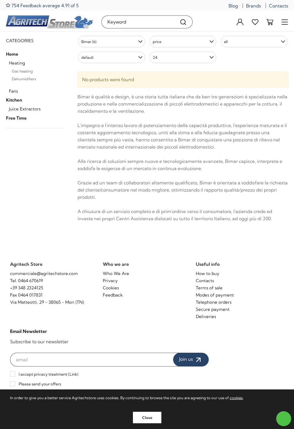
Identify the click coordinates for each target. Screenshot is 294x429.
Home (12, 54)
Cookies (111, 287)
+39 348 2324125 (26, 287)
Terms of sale (209, 287)
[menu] (284, 22)
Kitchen (14, 100)
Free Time (16, 118)
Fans (13, 91)
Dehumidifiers (24, 79)
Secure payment (213, 309)
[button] (111, 41)
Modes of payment (215, 295)
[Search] (183, 21)
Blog (233, 5)
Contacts (278, 5)
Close (147, 417)
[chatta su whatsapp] (283, 418)
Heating (17, 63)
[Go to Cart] (269, 22)
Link (73, 374)
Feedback (113, 295)
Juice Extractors (24, 109)
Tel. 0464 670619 (26, 280)
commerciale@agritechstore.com (44, 273)
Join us (186, 359)
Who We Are (116, 273)
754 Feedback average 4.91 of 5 (44, 5)
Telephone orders (213, 302)
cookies (236, 397)
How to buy (207, 273)
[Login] (240, 22)
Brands (253, 5)
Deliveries (206, 316)
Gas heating (22, 71)
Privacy (110, 280)
